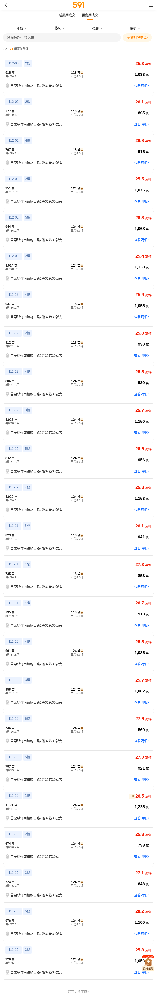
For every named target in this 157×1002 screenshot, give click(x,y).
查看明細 (140, 86)
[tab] (67, 15)
